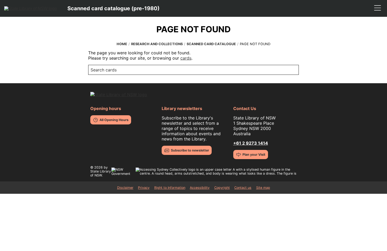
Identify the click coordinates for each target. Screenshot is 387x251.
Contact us (242, 188)
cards (185, 58)
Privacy (144, 188)
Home (122, 44)
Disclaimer (125, 188)
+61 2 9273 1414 (250, 143)
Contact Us (244, 108)
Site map (263, 188)
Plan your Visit (253, 154)
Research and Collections (157, 44)
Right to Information (169, 188)
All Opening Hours (114, 120)
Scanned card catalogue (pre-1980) (113, 8)
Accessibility (200, 188)
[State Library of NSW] (30, 8)
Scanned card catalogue (211, 44)
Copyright (222, 188)
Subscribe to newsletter (190, 150)
